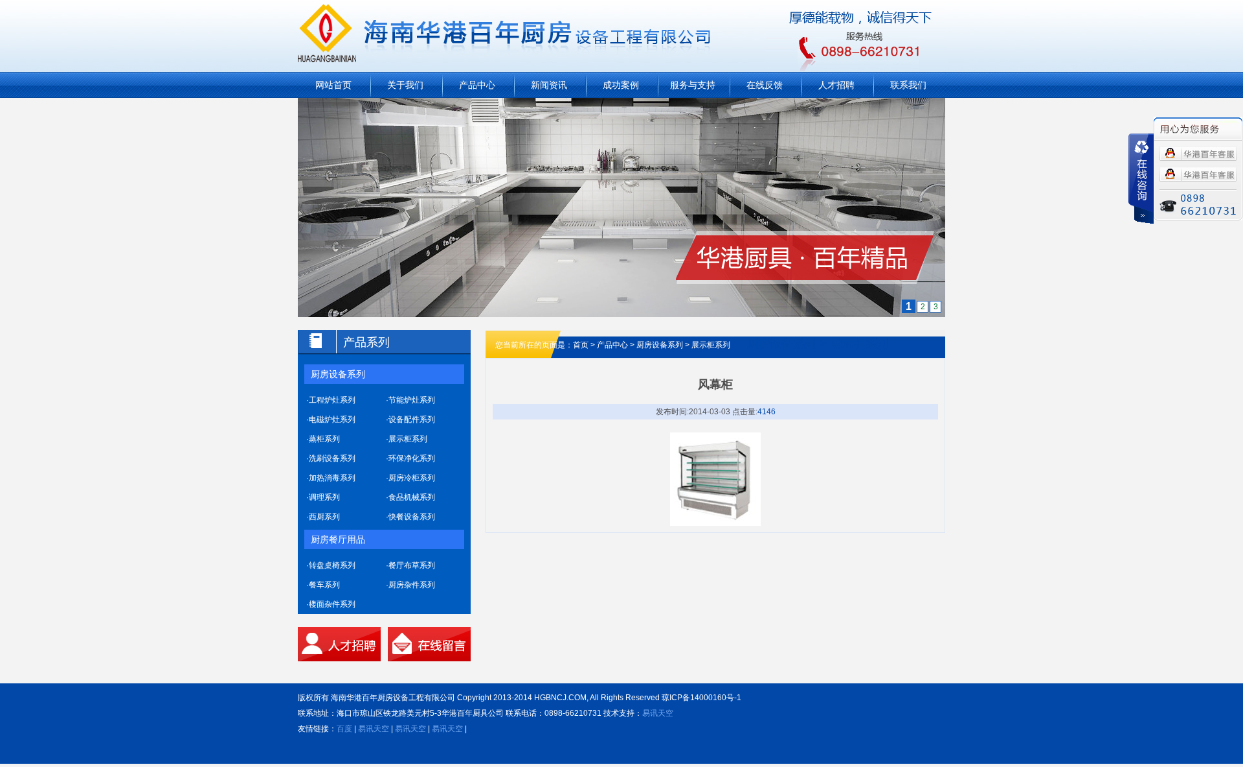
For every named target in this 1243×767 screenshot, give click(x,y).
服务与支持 (692, 85)
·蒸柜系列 (323, 438)
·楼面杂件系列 (330, 604)
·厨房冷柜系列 (410, 477)
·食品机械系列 (410, 497)
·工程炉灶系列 (330, 400)
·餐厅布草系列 (410, 565)
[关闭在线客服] (1141, 179)
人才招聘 (836, 85)
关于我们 (405, 85)
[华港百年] (1198, 153)
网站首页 (333, 85)
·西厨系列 (323, 516)
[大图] (621, 105)
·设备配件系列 (410, 419)
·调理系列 (323, 497)
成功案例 (621, 85)
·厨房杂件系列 (410, 584)
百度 (344, 728)
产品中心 (477, 85)
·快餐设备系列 (410, 516)
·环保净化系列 (410, 458)
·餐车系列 (323, 584)
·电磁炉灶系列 (330, 419)
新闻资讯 (549, 85)
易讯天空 (657, 713)
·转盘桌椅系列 (330, 565)
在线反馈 (764, 85)
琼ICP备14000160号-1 (701, 697)
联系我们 (908, 85)
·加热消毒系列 (330, 477)
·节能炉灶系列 (410, 400)
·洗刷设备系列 (330, 458)
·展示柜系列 (406, 438)
